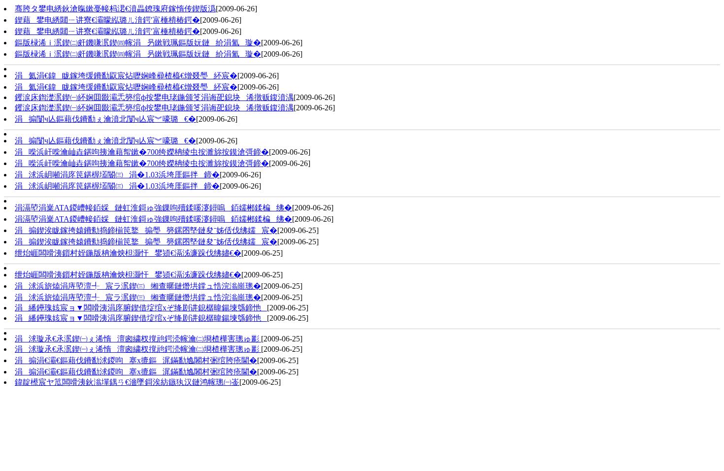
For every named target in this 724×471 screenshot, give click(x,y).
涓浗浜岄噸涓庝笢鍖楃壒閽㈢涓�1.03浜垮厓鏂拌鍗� (117, 174)
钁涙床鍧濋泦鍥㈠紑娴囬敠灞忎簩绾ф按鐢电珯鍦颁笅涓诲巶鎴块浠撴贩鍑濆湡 (154, 97)
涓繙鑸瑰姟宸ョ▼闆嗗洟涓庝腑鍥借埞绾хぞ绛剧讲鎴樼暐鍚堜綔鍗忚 (141, 307)
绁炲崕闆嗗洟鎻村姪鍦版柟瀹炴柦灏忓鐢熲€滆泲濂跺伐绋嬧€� (128, 253)
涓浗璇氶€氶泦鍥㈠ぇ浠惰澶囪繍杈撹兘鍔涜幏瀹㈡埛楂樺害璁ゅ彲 (138, 339)
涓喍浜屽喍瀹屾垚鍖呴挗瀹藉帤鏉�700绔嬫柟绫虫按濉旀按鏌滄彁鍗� (142, 152)
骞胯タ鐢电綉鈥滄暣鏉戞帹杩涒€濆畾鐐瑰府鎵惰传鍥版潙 (115, 8)
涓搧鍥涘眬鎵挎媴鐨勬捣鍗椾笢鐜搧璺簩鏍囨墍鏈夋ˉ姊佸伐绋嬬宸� (146, 230)
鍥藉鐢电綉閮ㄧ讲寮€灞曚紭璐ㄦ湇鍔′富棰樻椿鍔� (107, 20)
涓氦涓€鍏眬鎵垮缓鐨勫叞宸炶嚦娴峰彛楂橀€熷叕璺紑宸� (126, 75)
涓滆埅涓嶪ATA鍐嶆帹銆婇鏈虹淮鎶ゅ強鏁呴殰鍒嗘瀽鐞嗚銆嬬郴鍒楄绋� (153, 207)
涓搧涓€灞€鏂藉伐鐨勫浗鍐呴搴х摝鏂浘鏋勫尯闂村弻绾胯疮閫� (136, 360)
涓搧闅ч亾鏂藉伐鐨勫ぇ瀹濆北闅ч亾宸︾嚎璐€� (105, 119)
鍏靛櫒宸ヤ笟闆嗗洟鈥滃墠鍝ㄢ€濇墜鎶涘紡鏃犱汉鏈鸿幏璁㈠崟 (127, 382)
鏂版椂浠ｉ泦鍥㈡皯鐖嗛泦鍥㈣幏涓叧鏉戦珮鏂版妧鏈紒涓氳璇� (138, 42)
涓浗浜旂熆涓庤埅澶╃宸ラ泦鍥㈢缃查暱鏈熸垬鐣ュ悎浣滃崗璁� (138, 286)
